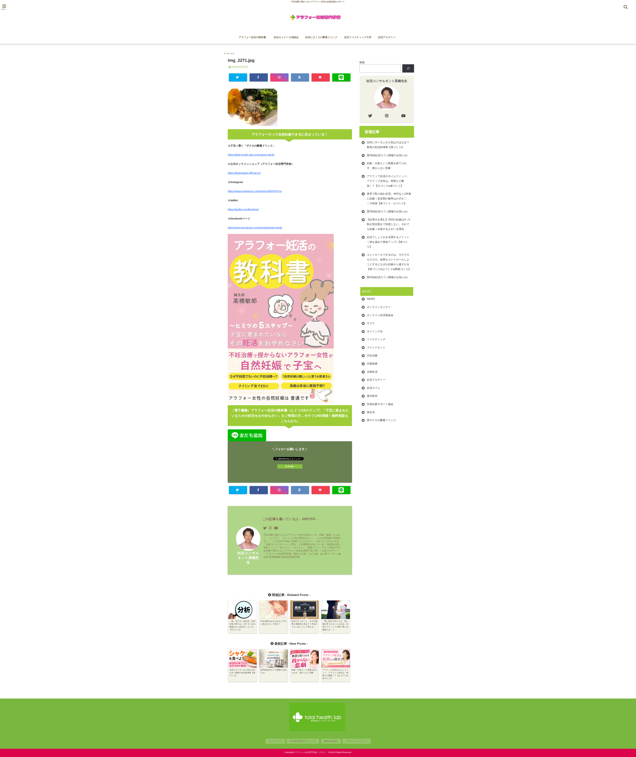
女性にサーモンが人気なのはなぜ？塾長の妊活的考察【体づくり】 (388, 145)
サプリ (371, 323)
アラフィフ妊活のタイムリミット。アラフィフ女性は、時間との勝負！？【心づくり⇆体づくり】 (388, 181)
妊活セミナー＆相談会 (286, 37)
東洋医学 (372, 396)
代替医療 (372, 363)
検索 (362, 62)
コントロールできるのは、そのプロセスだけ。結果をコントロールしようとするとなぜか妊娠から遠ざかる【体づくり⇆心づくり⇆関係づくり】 (389, 261)
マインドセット (376, 347)
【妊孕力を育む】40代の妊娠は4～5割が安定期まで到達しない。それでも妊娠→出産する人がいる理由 (388, 224)
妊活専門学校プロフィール (303, 741)
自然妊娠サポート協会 (380, 404)
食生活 (371, 412)
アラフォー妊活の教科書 (253, 37)
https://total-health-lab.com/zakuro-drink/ (251, 154)
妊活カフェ (373, 387)
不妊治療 (372, 355)
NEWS (371, 298)
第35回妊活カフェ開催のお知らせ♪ (387, 211)
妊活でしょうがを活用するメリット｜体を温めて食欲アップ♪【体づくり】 (388, 242)
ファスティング (376, 339)
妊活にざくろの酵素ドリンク (321, 37)
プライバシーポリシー (356, 741)
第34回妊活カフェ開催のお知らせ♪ (387, 277)
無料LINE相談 (331, 741)
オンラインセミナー (379, 307)
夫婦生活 (372, 371)
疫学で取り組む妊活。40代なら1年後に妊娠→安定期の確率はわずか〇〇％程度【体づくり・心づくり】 (389, 198)
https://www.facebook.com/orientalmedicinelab (255, 227)
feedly (290, 466)
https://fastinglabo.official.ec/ (244, 173)
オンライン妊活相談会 (380, 315)
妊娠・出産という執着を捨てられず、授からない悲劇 (387, 165)
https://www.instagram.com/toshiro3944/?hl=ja (255, 191)
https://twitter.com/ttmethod (243, 209)
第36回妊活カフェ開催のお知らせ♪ (387, 155)
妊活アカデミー (387, 37)
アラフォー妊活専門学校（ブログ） (311, 752)
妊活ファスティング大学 (357, 37)
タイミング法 (375, 331)
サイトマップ (275, 741)
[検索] (408, 68)
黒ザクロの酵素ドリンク (381, 420)
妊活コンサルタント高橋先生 (248, 557)
